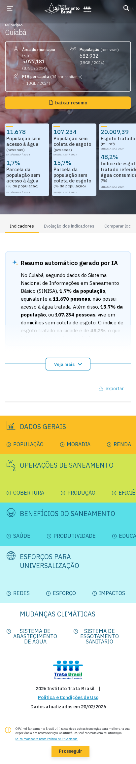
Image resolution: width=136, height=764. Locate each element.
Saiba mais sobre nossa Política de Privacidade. (47, 739)
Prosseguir (70, 751)
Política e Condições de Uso (68, 697)
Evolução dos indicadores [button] (69, 226)
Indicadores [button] (22, 226)
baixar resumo (71, 103)
